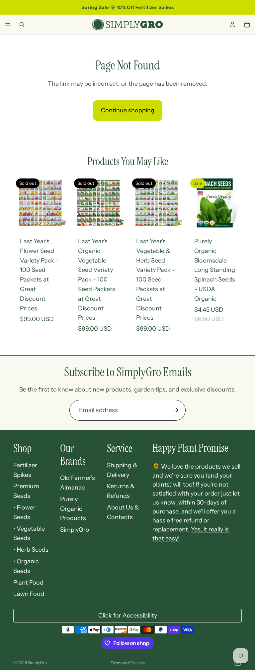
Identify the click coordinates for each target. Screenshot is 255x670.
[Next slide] (234, 203)
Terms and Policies (128, 662)
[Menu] (7, 24)
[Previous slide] (195, 203)
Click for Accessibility (127, 615)
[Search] (22, 24)
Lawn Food (28, 594)
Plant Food (28, 582)
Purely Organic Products (73, 509)
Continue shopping (127, 110)
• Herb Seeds (30, 549)
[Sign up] (176, 410)
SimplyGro (74, 529)
